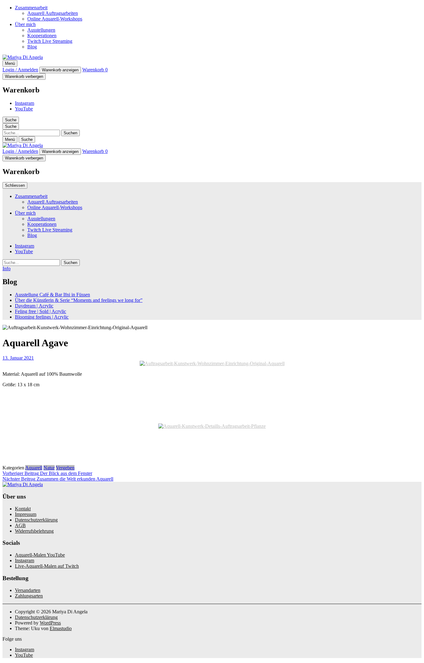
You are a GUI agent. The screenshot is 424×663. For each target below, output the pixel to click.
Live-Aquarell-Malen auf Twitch (47, 566)
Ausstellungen (41, 30)
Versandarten (27, 590)
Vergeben (65, 467)
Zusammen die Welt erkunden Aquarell (57, 479)
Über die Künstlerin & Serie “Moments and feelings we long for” (78, 300)
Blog (32, 46)
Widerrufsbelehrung (34, 531)
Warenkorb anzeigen (60, 70)
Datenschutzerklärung (36, 519)
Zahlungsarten (29, 595)
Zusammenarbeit (31, 7)
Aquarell (33, 467)
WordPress (50, 622)
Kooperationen (41, 35)
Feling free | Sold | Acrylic (40, 311)
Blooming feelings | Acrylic (42, 317)
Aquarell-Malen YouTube (40, 555)
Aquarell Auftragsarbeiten (52, 13)
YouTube (24, 108)
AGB (20, 525)
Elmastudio (61, 628)
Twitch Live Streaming (49, 41)
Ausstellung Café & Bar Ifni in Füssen (52, 294)
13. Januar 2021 (18, 358)
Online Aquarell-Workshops (54, 18)
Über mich (25, 24)
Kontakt (23, 508)
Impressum (25, 514)
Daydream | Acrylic (34, 305)
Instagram (24, 103)
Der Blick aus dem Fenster (47, 473)
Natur (49, 467)
